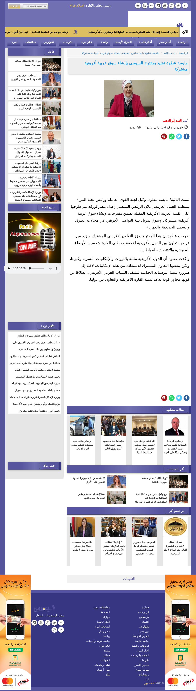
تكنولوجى (144, 626)
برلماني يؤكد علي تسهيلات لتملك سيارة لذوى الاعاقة (83, 445)
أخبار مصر (165, 42)
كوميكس (144, 617)
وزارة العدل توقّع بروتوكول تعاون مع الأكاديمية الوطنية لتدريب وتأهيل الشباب (36, 406)
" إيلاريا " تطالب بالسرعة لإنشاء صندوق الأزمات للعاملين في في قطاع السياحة (113, 548)
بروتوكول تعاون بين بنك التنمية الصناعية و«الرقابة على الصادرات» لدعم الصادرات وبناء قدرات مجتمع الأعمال (151, 500)
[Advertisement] (128, 169)
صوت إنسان (142, 669)
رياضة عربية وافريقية (98, 641)
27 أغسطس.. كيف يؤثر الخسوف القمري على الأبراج (88, 480)
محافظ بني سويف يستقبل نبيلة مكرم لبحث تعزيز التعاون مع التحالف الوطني (25, 123)
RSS (145, 5)
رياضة (104, 42)
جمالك (106, 655)
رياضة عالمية (142, 641)
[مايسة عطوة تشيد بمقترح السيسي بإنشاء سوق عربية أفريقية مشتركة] (172, 136)
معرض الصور (141, 665)
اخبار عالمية (103, 621)
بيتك (107, 674)
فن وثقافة (143, 612)
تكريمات (67, 42)
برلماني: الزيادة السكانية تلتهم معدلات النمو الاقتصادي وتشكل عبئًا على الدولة (175, 447)
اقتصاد (145, 621)
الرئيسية (182, 42)
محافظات (30, 42)
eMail (138, 5)
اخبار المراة (142, 650)
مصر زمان (104, 631)
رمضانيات (143, 674)
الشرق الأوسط (123, 42)
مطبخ (107, 650)
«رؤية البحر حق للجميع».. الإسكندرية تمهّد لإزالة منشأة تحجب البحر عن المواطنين (26, 167)
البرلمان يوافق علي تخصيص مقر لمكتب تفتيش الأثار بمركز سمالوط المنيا (144, 447)
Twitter (178, 5)
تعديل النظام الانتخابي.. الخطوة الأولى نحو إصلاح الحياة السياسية (175, 548)
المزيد (14, 42)
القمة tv (105, 612)
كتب (175, 120)
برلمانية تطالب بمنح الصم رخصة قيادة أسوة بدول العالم (113, 445)
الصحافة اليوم (102, 626)
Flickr (151, 5)
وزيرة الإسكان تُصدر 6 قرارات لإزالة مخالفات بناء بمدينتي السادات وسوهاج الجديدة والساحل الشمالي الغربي (25, 198)
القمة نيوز (149, 683)
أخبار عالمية (145, 42)
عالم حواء (86, 42)
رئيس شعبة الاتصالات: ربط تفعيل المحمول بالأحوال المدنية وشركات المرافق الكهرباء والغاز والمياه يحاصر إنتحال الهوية (26, 156)
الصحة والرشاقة (140, 655)
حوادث (145, 607)
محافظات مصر (101, 607)
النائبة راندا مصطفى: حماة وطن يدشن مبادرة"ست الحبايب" (82, 546)
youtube (165, 5)
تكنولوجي (48, 42)
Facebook (185, 5)
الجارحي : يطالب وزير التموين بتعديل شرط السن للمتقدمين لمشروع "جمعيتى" (144, 548)
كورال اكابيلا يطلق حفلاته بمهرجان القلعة (154, 480)
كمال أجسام (103, 669)
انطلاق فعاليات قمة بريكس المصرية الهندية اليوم (91, 496)
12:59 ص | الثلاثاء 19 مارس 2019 (165, 127)
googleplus (171, 5)
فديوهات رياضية (140, 645)
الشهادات (105, 660)
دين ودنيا (144, 631)
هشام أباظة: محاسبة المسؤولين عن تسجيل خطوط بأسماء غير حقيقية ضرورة (25, 181)
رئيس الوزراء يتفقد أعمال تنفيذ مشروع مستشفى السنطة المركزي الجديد (40, 413)
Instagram (158, 5)
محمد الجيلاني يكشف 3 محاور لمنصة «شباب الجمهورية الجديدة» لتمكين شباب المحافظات (25, 139)
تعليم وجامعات (102, 665)
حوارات (106, 617)
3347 (132, 127)
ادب (147, 679)
